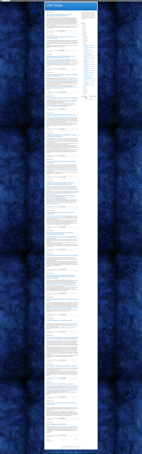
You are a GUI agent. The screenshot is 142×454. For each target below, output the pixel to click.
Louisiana (50, 436)
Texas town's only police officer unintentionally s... (87, 50)
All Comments (93, 99)
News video (71, 124)
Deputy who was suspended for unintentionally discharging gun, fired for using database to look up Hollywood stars (62, 338)
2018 (83, 27)
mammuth (72, 446)
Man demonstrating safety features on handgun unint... (89, 45)
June (84, 44)
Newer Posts (49, 439)
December (85, 36)
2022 (83, 26)
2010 (83, 93)
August (84, 41)
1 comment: (55, 50)
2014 (83, 31)
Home (63, 439)
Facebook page (49, 106)
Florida (50, 294)
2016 (83, 28)
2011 (83, 35)
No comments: (56, 68)
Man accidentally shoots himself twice (57, 424)
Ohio (49, 379)
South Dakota (51, 250)
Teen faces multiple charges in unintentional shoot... (87, 54)
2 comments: (55, 418)
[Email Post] (58, 50)
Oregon (50, 130)
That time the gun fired (52, 25)
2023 (83, 24)
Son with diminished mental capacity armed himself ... (88, 71)
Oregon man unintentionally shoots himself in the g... (88, 56)
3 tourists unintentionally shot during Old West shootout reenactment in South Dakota (61, 135)
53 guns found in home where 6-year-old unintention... (89, 83)
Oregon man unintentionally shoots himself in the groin (61, 115)
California (50, 419)
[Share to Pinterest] (64, 31)
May (84, 86)
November (85, 37)
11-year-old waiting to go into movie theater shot (59, 320)
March (84, 89)
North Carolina (51, 32)
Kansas (50, 110)
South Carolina (51, 398)
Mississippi (50, 178)
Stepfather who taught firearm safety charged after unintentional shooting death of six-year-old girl (60, 183)
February (84, 90)
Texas (50, 93)
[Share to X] (62, 31)
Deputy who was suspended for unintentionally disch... (88, 77)
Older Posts (76, 439)
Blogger (79, 446)
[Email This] (60, 31)
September (85, 40)
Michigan (50, 51)
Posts (91, 97)
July (84, 42)
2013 (83, 32)
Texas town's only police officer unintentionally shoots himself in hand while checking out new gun (61, 56)
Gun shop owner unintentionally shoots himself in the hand (62, 255)
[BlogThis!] (61, 31)
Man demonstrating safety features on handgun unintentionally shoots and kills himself (59, 15)
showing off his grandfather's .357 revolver (66, 100)
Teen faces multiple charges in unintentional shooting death (62, 98)
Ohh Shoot (54, 5)
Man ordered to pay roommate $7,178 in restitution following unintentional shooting (60, 233)
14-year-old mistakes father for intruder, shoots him (60, 384)
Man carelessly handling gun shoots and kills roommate (61, 366)
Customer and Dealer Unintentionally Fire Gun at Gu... (88, 48)
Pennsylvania (51, 270)
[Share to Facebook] (63, 31)
